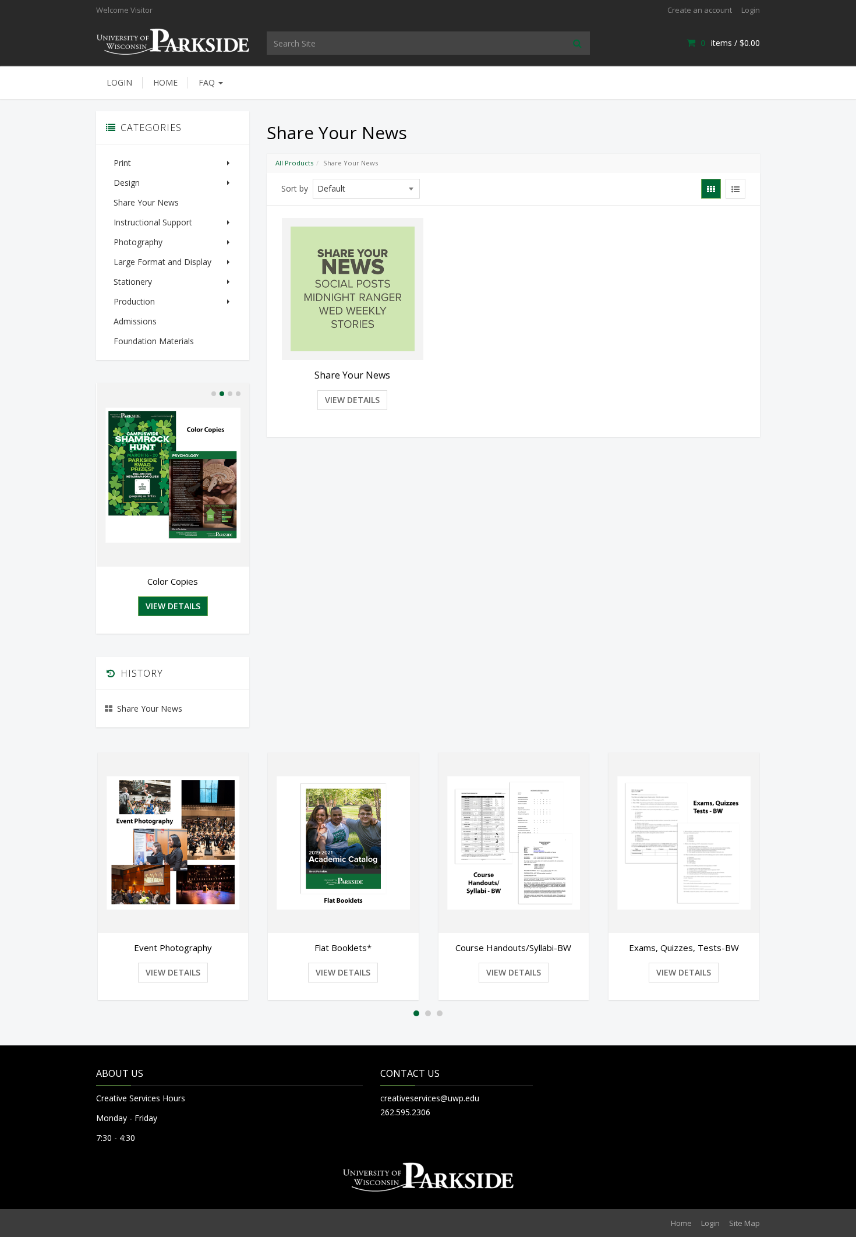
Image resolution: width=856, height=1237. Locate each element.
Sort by (294, 188)
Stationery (133, 281)
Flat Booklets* (343, 947)
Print (122, 162)
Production (134, 301)
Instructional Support (153, 222)
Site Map (744, 1223)
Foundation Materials (154, 341)
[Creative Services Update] (172, 40)
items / (730, 42)
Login (750, 10)
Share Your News (146, 202)
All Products (294, 162)
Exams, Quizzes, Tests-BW (684, 947)
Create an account (699, 10)
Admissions (135, 321)
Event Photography (173, 947)
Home (165, 82)
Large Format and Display (162, 261)
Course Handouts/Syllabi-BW (513, 947)
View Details (352, 399)
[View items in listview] (735, 189)
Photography (138, 242)
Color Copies (172, 581)
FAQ (208, 82)
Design (127, 182)
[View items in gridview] (711, 189)
